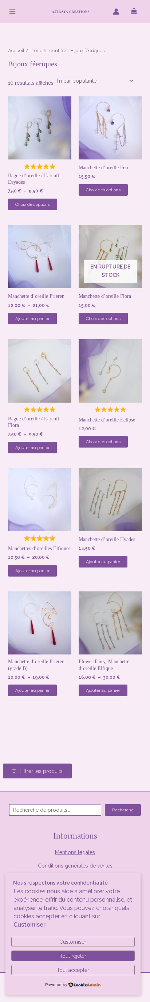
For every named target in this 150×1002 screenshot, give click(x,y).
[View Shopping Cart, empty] (134, 11)
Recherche (123, 809)
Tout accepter (73, 970)
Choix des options (32, 204)
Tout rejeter (73, 956)
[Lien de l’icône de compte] (116, 11)
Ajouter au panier (32, 318)
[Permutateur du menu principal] (12, 11)
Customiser (72, 942)
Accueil (16, 50)
